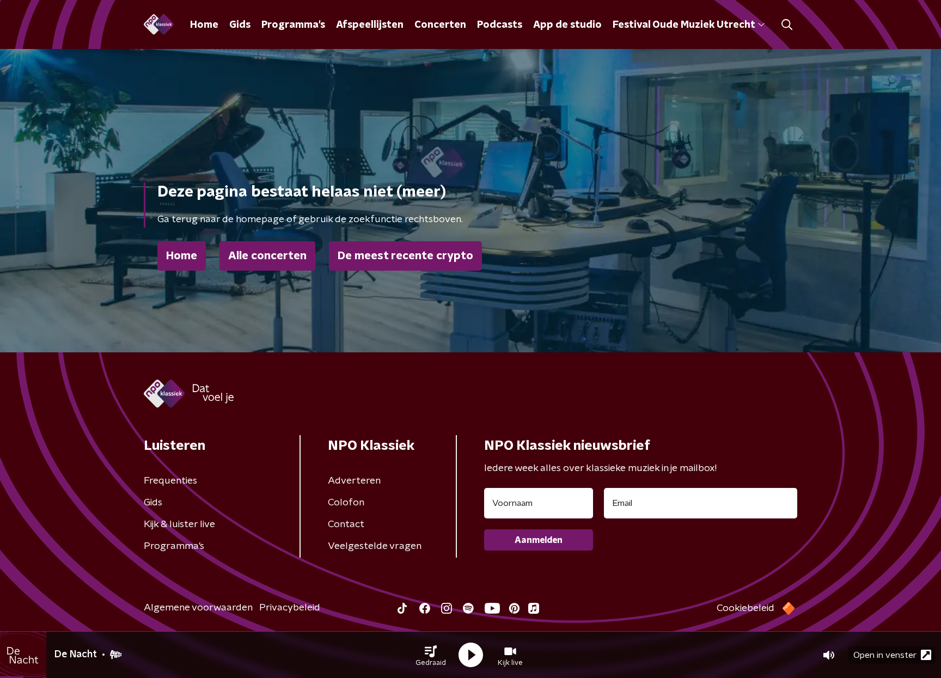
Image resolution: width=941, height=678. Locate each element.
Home (204, 25)
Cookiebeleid (745, 608)
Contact (346, 524)
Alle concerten (267, 256)
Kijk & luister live (179, 524)
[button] (430, 655)
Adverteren (354, 481)
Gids (239, 25)
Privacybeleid (289, 608)
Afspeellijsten (370, 25)
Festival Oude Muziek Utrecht (684, 25)
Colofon (346, 503)
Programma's (293, 25)
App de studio (567, 25)
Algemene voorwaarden (198, 608)
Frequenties (170, 481)
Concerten (440, 25)
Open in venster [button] (884, 655)
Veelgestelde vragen (374, 546)
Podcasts (499, 25)
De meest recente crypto (405, 256)
